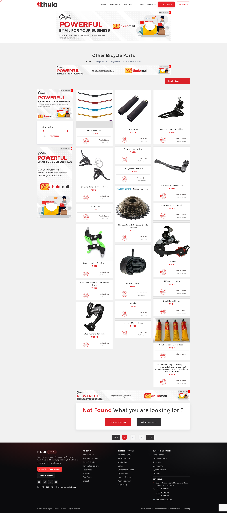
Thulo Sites (104, 140)
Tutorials (157, 462)
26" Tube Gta (94, 207)
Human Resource (125, 477)
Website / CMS (124, 454)
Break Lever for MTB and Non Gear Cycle (94, 283)
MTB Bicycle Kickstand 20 (172, 185)
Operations (123, 473)
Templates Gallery (91, 466)
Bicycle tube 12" (133, 283)
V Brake (133, 303)
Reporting (122, 484)
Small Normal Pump (172, 301)
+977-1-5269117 (162, 489)
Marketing (122, 462)
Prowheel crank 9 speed (171, 205)
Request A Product (118, 422)
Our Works (87, 477)
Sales (120, 466)
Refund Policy (175, 509)
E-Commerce (124, 458)
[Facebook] (39, 482)
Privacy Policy (146, 509)
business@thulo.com (68, 487)
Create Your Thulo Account (50, 469)
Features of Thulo (90, 458)
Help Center (158, 454)
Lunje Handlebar (94, 131)
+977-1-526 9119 (46, 487)
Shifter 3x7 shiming (171, 281)
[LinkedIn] (50, 482)
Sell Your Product (148, 422)
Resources (87, 469)
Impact (86, 481)
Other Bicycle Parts (133, 61)
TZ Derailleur (171, 261)
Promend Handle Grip (133, 149)
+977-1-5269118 (162, 492)
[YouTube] (56, 482)
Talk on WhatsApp (46, 475)
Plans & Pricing (89, 462)
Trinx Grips (133, 129)
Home (88, 61)
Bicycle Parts (116, 61)
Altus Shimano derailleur (94, 334)
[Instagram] (45, 482)
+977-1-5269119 (162, 496)
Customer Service (126, 469)
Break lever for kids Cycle (94, 263)
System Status (159, 469)
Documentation (160, 458)
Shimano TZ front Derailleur (172, 129)
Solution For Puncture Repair (171, 345)
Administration (124, 481)
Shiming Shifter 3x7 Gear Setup (94, 187)
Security (187, 509)
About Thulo (88, 454)
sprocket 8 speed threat (132, 323)
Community (158, 466)
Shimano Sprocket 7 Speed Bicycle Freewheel (133, 226)
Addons (86, 473)
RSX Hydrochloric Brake (133, 169)
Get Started (183, 5)
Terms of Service (160, 509)
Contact (156, 473)
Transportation (101, 61)
